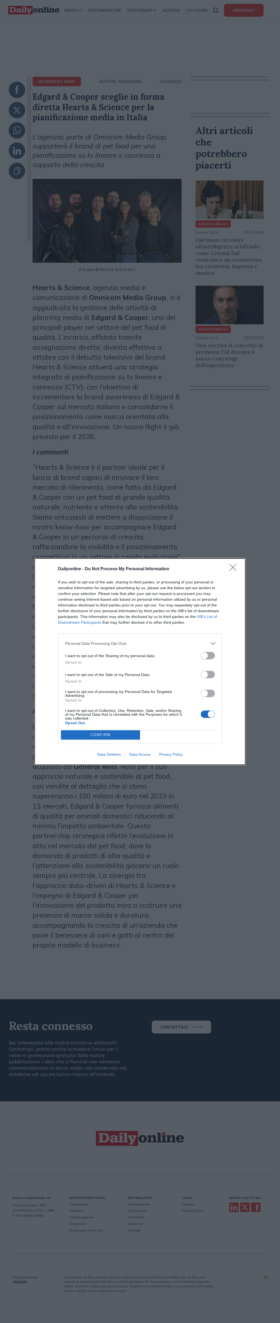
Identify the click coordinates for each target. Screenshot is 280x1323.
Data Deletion (109, 754)
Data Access (140, 754)
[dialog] (140, 662)
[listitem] (140, 643)
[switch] (208, 655)
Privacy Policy (171, 754)
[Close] (234, 569)
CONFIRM (101, 735)
